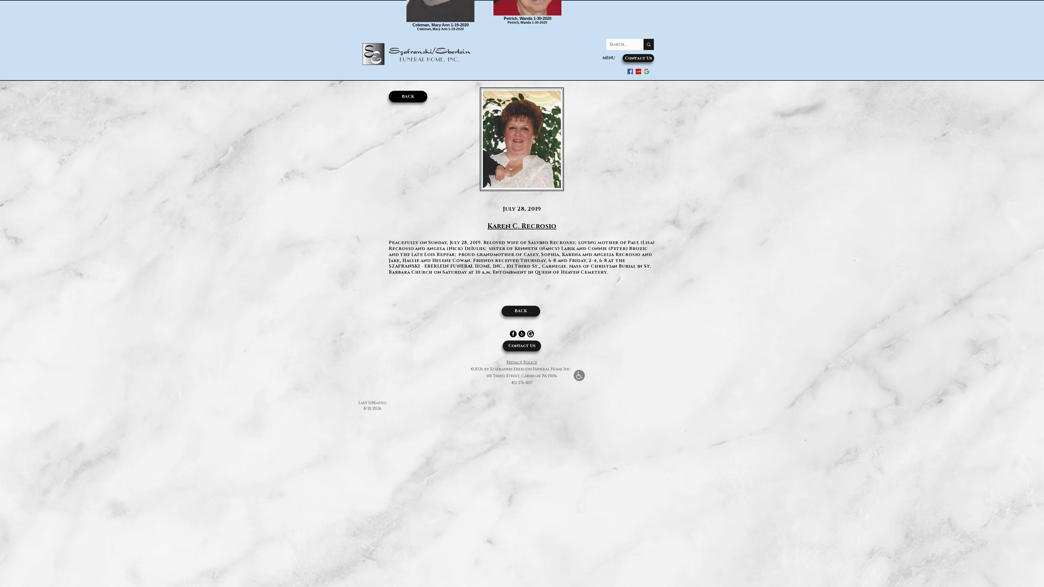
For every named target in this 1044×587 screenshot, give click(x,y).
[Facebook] (513, 333)
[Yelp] (521, 333)
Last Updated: (372, 402)
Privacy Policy (522, 362)
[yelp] (638, 71)
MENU (608, 58)
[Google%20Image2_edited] (530, 333)
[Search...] (649, 44)
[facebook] (630, 71)
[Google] (646, 71)
